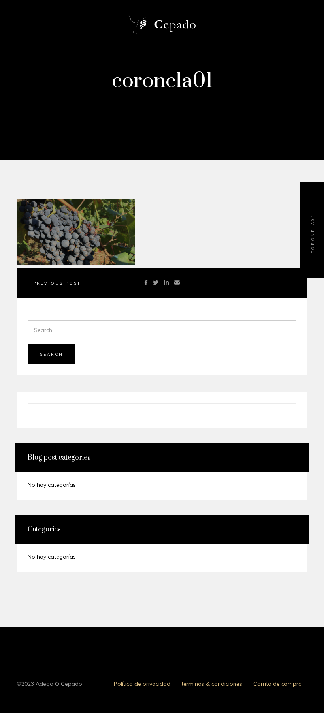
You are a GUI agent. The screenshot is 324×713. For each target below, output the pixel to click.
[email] (177, 282)
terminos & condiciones (211, 683)
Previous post (57, 283)
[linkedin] (166, 282)
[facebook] (146, 282)
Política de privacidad (142, 683)
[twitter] (155, 282)
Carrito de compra (277, 683)
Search (51, 354)
